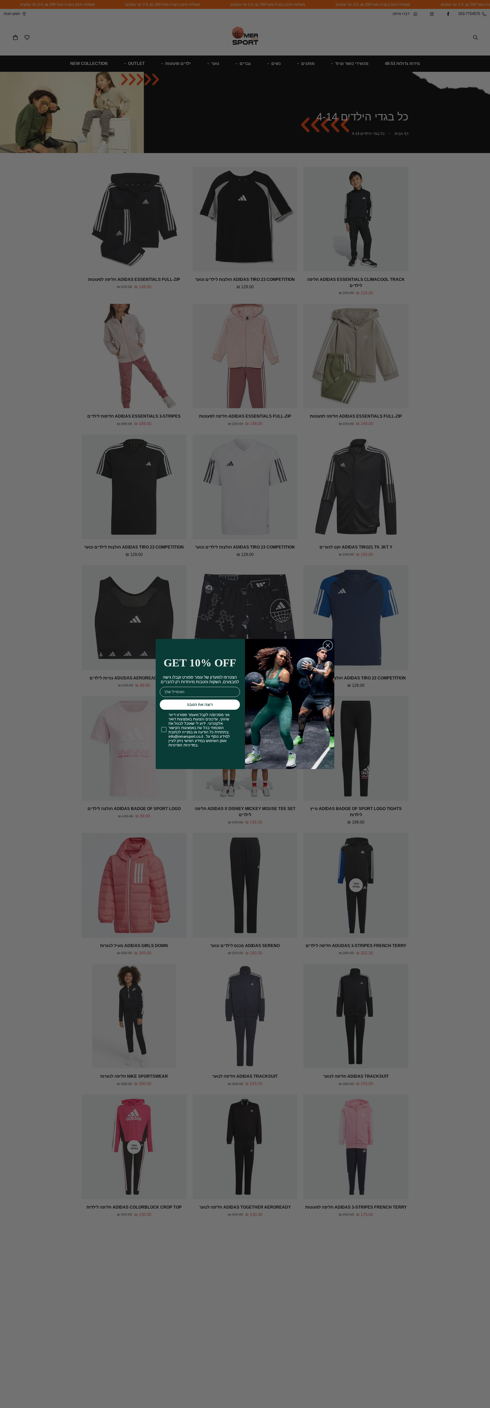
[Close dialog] (327, 645)
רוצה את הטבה (200, 704)
